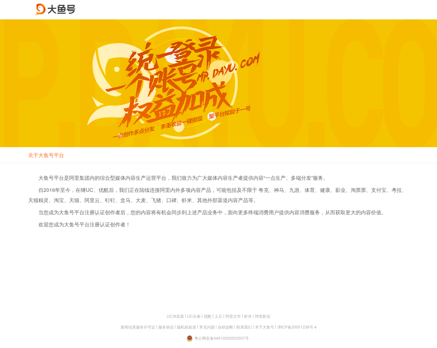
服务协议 (166, 326)
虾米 (248, 316)
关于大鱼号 (264, 326)
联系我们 (244, 326)
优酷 (207, 316)
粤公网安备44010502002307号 (222, 338)
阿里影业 (262, 316)
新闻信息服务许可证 (138, 326)
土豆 (218, 316)
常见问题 (207, 326)
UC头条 (194, 316)
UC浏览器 (175, 316)
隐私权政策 (186, 326)
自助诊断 (225, 326)
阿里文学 (233, 316)
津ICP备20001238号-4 (297, 326)
